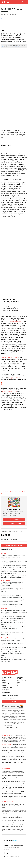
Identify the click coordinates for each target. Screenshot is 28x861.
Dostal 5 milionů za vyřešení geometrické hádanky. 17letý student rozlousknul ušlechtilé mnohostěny (13, 782)
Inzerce (19, 684)
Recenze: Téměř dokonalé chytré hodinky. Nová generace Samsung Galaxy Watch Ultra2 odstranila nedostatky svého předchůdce (13, 595)
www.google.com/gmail (15, 378)
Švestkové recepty (21, 750)
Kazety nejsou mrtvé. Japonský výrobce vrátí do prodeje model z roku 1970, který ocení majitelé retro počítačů (14, 777)
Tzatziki (20, 749)
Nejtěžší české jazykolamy (8, 738)
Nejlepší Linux (16, 763)
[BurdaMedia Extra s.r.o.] (10, 672)
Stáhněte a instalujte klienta (9, 357)
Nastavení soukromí (7, 687)
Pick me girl (20, 737)
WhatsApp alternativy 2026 (14, 741)
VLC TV (20, 762)
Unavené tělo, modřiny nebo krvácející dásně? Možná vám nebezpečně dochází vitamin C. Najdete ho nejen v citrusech (14, 812)
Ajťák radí (6, 740)
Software (6, 6)
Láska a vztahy (18, 738)
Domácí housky (5, 752)
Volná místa (5, 680)
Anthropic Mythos (22, 759)
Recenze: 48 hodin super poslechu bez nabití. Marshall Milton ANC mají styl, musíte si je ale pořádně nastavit (13, 583)
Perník (10, 750)
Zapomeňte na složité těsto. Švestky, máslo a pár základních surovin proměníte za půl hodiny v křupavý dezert (14, 806)
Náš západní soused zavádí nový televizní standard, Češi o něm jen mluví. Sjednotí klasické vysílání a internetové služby (13, 571)
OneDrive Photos (10, 757)
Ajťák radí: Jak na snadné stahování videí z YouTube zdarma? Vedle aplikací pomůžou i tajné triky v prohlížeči (13, 659)
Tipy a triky (4, 637)
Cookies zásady (6, 692)
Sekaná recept (5, 750)
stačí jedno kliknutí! (14, 47)
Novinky (3, 553)
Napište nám (19, 531)
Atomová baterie (6, 760)
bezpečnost (4, 608)
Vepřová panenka (16, 744)
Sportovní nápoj (14, 747)
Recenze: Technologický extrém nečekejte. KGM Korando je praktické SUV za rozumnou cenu (13, 792)
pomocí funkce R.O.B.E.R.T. (9, 391)
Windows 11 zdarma (12, 759)
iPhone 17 (15, 762)
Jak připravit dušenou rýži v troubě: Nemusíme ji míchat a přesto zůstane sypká (13, 821)
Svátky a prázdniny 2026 (15, 740)
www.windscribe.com (11, 303)
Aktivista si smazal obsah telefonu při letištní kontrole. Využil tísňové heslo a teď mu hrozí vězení (13, 622)
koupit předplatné (14, 519)
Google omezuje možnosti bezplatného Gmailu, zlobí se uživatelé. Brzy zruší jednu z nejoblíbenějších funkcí (13, 557)
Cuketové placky (6, 749)
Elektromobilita (8, 762)
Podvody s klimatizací (6, 763)
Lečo (15, 750)
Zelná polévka (14, 749)
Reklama (4, 682)
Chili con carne (6, 747)
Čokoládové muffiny (11, 746)
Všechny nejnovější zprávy (14, 545)
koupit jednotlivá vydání (14, 523)
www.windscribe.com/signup (14, 321)
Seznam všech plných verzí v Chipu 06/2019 (13, 492)
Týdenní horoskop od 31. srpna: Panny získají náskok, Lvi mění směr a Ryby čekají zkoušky (12, 825)
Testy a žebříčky (6, 580)
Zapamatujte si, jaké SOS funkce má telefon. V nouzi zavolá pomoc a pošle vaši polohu (14, 797)
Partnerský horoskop (12, 737)
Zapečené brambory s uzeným (17, 752)
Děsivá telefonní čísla (16, 735)
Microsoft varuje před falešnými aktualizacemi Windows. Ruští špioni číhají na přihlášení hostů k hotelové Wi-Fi (14, 612)
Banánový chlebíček (21, 746)
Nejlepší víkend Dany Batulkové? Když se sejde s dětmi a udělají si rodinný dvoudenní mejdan (13, 830)
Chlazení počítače (16, 755)
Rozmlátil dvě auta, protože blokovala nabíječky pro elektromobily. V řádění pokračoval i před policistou (13, 772)
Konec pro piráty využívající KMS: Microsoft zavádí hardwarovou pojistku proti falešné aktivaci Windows (12, 632)
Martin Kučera (4, 14)
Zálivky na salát (22, 747)
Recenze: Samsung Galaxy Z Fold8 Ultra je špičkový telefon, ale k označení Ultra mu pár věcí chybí (12, 589)
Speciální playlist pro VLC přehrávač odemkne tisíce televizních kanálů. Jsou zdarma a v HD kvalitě (13, 653)
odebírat (14, 701)
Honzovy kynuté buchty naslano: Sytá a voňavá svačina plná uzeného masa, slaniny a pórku (12, 816)
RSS (18, 685)
